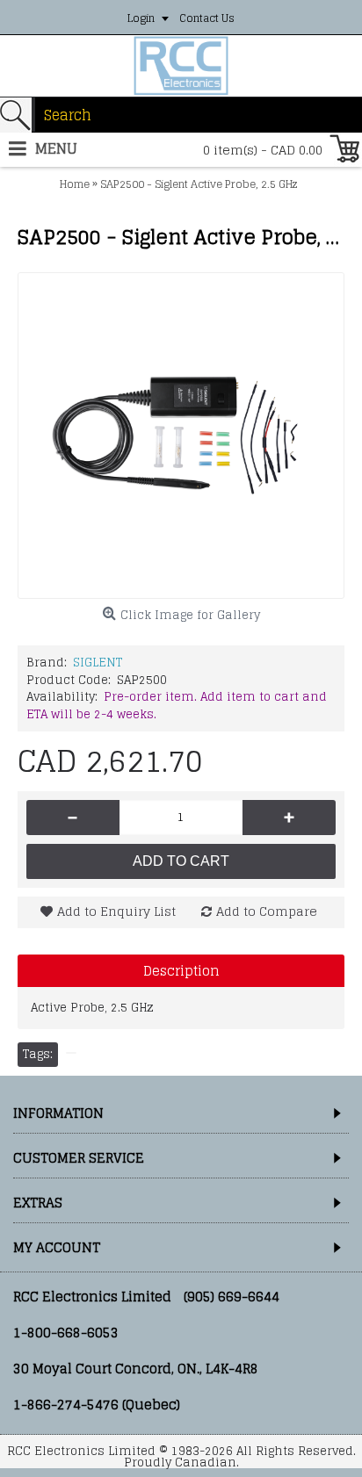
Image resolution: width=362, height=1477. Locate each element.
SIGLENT (97, 662)
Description (181, 971)
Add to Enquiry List (116, 911)
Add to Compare (266, 911)
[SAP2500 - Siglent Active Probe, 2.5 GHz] (181, 435)
